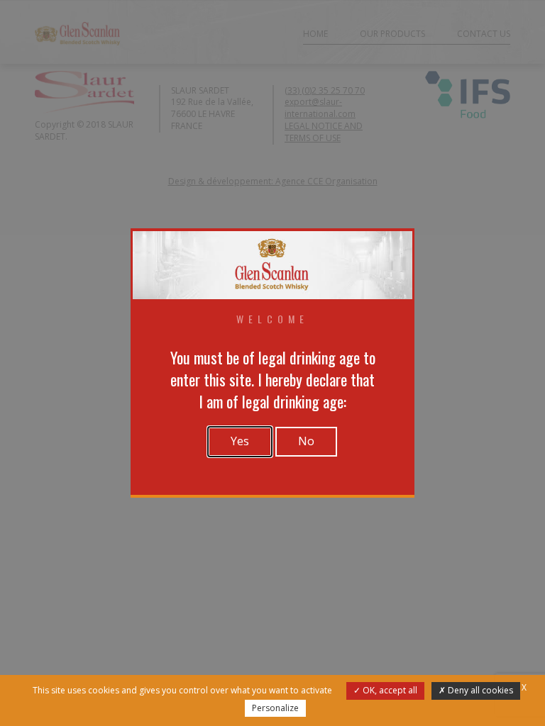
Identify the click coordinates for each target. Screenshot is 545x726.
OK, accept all (388, 690)
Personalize (275, 708)
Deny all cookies (479, 690)
